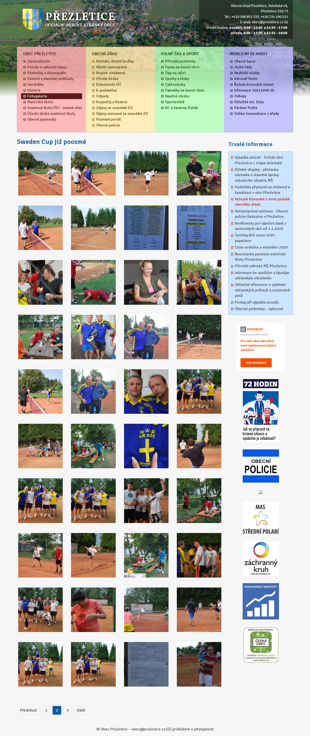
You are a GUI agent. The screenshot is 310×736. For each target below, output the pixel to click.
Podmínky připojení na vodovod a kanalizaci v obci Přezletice (262, 190)
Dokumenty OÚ (108, 84)
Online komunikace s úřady (256, 113)
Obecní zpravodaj (41, 119)
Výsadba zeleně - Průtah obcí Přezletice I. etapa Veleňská (259, 160)
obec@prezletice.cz (268, 22)
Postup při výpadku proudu (257, 302)
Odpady (102, 96)
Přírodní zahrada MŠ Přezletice (261, 266)
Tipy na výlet (175, 72)
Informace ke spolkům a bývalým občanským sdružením (262, 275)
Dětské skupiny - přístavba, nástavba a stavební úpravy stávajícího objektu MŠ (257, 175)
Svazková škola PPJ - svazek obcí (54, 107)
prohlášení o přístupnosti (193, 729)
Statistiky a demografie (47, 72)
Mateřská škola (40, 102)
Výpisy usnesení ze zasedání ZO (122, 113)
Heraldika (35, 84)
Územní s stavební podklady (50, 78)
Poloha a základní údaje (47, 67)
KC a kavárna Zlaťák (181, 107)
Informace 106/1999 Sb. (254, 90)
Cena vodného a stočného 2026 (261, 247)
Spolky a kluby (177, 78)
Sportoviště (175, 102)
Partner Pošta (245, 107)
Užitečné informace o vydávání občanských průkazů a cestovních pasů (262, 290)
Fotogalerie (37, 96)
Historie (34, 90)
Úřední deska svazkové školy (51, 113)
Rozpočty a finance (111, 102)
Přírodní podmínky (180, 61)
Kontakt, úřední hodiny (115, 61)
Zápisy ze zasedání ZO (114, 107)
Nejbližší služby (247, 72)
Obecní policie (108, 125)
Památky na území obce (184, 90)
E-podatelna (106, 90)
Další (81, 710)
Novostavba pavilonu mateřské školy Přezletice (260, 257)
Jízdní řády (243, 67)
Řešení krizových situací (254, 84)
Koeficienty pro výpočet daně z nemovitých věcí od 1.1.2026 (260, 226)
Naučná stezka (177, 96)
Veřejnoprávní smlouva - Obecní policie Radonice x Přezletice (261, 214)
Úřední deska (107, 78)
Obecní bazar (245, 61)
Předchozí (28, 710)
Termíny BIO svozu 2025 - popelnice (256, 238)
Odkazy (240, 96)
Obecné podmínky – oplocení (259, 308)
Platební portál (108, 119)
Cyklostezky (175, 84)
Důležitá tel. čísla (249, 102)
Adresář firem (245, 78)
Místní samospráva (111, 67)
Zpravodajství (38, 61)
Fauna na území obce (182, 67)
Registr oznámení (110, 72)
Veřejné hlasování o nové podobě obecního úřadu (262, 202)
